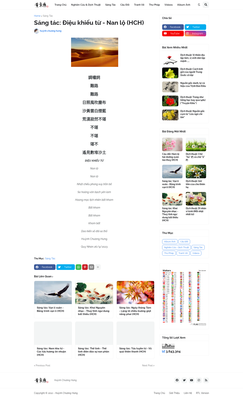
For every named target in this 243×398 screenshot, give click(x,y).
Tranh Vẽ (183, 253)
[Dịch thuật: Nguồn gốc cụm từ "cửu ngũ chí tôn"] (170, 115)
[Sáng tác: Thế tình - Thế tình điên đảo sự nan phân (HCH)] (94, 333)
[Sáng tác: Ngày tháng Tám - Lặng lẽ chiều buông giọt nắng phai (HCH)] (135, 292)
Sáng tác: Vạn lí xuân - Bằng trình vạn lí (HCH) (50, 309)
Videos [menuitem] (168, 4)
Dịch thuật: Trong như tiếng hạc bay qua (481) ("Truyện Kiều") (192, 100)
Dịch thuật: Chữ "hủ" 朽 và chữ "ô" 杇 (195, 157)
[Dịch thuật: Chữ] (196, 144)
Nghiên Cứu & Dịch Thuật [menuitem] (86, 4)
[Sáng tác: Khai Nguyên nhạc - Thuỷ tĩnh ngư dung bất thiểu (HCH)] (94, 292)
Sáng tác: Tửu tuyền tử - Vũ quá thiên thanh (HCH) (135, 350)
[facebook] (177, 380)
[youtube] (191, 380)
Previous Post (43, 365)
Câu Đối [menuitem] (124, 4)
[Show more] (98, 267)
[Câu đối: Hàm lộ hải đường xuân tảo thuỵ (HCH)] (172, 144)
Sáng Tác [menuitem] (110, 4)
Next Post (147, 365)
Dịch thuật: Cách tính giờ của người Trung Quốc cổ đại (191, 72)
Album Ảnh (170, 241)
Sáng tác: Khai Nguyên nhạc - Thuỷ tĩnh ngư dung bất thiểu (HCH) (93, 311)
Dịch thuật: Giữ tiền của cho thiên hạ (195, 184)
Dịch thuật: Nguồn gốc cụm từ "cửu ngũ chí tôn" (192, 114)
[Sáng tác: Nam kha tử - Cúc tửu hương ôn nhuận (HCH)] (53, 333)
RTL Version (202, 393)
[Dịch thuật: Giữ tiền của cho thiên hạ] (196, 171)
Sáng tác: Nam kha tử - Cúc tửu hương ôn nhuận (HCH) (51, 351)
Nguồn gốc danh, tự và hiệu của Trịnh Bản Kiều (193, 84)
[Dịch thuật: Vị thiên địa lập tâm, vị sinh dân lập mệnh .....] (170, 58)
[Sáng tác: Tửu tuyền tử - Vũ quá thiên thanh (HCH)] (135, 333)
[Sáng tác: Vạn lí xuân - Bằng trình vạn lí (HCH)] (53, 292)
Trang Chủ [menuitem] (60, 4)
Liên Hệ (188, 393)
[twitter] (184, 380)
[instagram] (199, 380)
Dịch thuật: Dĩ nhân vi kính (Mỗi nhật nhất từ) (196, 211)
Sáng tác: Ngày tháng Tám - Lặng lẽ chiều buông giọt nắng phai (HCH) (135, 311)
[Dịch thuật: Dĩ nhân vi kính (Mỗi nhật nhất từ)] (196, 199)
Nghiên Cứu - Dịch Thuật (176, 247)
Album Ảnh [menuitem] (183, 4)
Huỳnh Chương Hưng (66, 393)
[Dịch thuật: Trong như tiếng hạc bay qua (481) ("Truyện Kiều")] (170, 101)
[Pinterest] (85, 267)
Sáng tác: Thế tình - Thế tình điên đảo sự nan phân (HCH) (93, 351)
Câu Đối (184, 241)
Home (37, 16)
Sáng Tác (48, 16)
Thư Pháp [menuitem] (154, 4)
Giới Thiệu (174, 393)
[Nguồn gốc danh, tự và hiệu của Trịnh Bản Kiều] (170, 87)
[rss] (206, 380)
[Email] (91, 267)
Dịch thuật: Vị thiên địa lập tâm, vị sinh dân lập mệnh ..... (192, 58)
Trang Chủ (159, 393)
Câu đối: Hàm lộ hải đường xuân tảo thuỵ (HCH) (170, 157)
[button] (199, 5)
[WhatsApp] (78, 267)
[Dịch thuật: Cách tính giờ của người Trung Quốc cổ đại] (170, 73)
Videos (195, 253)
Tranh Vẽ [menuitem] (139, 4)
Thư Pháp (169, 253)
